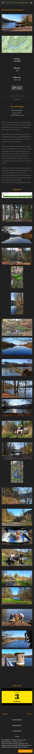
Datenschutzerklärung (17, 719)
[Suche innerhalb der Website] (3, 2)
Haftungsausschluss (17, 725)
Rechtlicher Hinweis (17, 731)
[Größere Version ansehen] (17, 44)
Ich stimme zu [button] (25, 751)
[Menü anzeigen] (31, 2)
